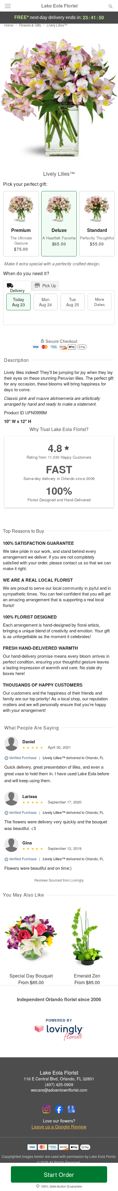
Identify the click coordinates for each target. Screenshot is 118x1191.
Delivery (17, 289)
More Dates (99, 301)
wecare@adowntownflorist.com (59, 1090)
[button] (105, 1178)
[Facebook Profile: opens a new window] (59, 1109)
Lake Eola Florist (59, 5)
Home (8, 24)
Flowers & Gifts (30, 24)
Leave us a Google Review (59, 1127)
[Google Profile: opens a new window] (72, 1109)
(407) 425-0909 (59, 1084)
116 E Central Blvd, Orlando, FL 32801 (59, 1079)
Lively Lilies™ (54, 757)
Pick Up (49, 285)
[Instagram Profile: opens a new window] (46, 1109)
